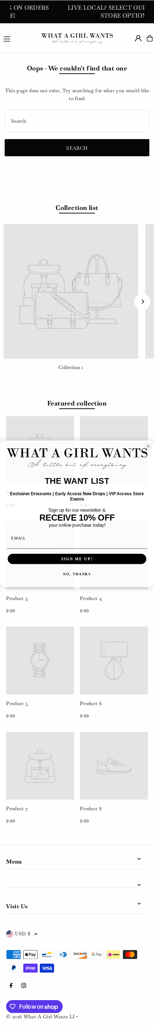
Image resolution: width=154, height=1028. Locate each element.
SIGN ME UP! (76, 559)
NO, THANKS (77, 574)
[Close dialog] (148, 446)
